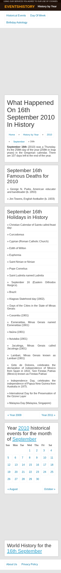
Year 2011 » (48, 415)
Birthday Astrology (16, 22)
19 (8, 472)
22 (30, 472)
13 (16, 464)
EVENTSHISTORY (20, 7)
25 (51, 472)
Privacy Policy (29, 564)
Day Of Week (38, 15)
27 (16, 479)
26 (8, 479)
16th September (24, 551)
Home (12, 134)
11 (51, 457)
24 (44, 472)
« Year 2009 (14, 415)
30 (37, 479)
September (19, 141)
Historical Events (16, 15)
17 (44, 464)
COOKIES (53, 1)
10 (44, 457)
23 (37, 472)
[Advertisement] (30, 61)
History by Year (47, 6)
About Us (11, 564)
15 (30, 464)
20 (16, 472)
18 (51, 464)
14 (23, 464)
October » (49, 489)
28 (23, 479)
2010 (49, 134)
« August (12, 489)
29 (30, 479)
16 (37, 464)
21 (23, 472)
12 (8, 464)
